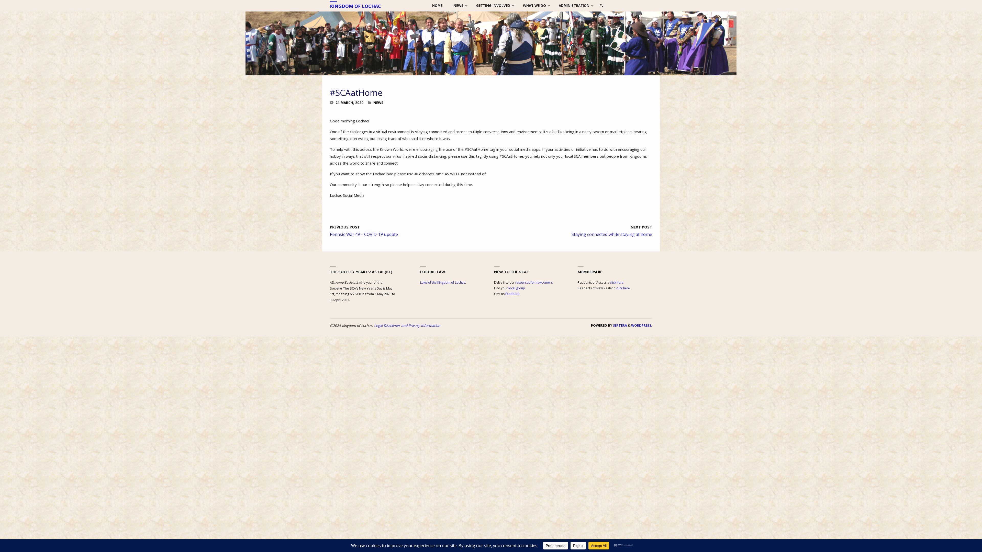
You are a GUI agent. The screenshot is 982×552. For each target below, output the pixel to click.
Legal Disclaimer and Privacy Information (407, 325)
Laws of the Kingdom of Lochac (442, 282)
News (378, 102)
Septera (619, 325)
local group (516, 288)
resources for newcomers (534, 282)
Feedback (512, 294)
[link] (601, 6)
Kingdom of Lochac (355, 6)
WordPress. (641, 325)
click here (616, 282)
